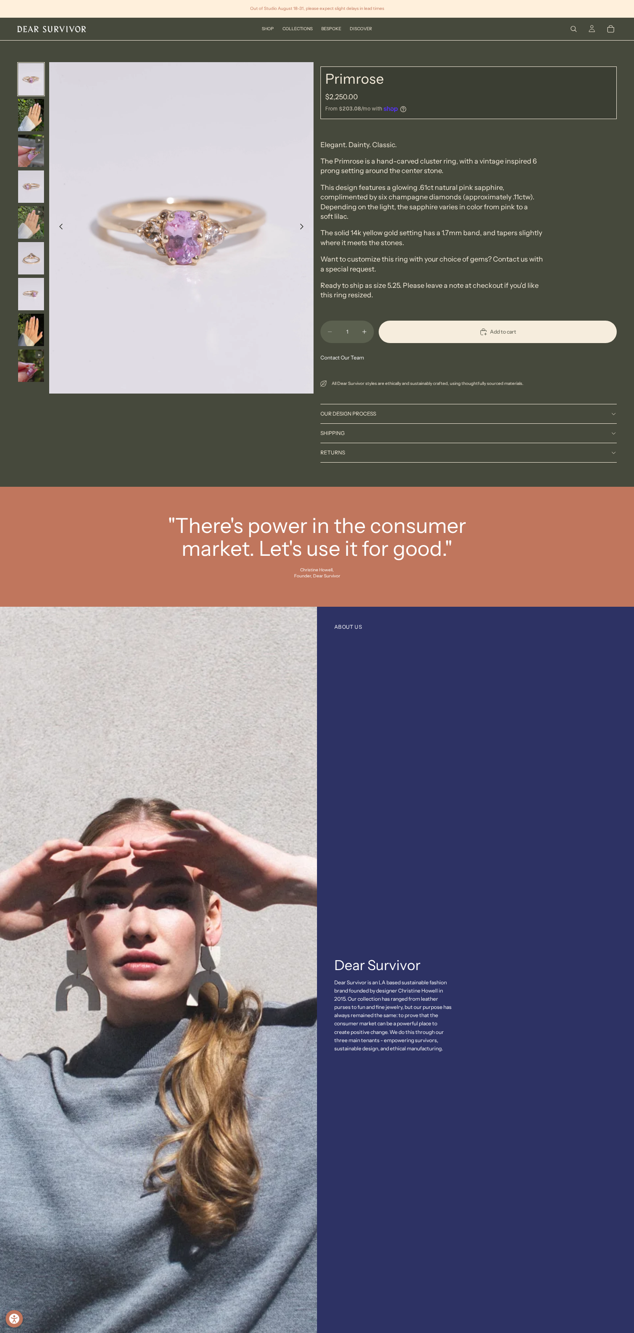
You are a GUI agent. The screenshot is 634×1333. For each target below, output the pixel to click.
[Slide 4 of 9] (31, 186)
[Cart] (610, 28)
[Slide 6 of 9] (31, 258)
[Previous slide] (58, 227)
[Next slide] (304, 227)
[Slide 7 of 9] (31, 294)
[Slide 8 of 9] (31, 330)
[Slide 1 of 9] (31, 79)
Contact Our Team (342, 357)
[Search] (573, 28)
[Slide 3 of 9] (31, 151)
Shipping (332, 433)
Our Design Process (348, 413)
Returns (332, 452)
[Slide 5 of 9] (31, 222)
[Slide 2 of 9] (31, 115)
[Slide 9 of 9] (31, 366)
